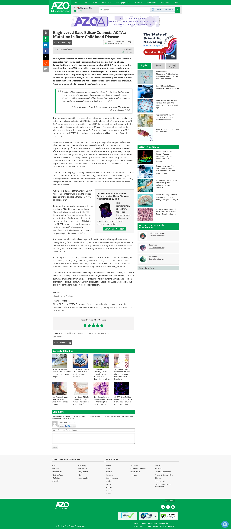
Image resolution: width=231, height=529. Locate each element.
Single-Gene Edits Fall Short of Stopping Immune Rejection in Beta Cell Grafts (81, 400)
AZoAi (80, 475)
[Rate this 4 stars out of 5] (98, 325)
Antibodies (153, 256)
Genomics (82, 333)
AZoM (54, 465)
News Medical (83, 478)
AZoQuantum (83, 472)
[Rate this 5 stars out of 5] (102, 325)
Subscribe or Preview (156, 236)
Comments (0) (58, 337)
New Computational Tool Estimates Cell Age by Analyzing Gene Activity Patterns (102, 400)
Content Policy (160, 481)
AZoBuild (55, 481)
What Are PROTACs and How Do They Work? (167, 130)
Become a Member (138, 468)
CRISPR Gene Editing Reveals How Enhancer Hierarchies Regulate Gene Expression (123, 400)
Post (55, 447)
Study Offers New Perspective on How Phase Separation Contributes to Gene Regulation (122, 374)
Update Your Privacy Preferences (71, 526)
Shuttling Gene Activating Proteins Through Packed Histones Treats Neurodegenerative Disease (101, 375)
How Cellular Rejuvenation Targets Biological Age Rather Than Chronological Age (167, 104)
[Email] (46, 69)
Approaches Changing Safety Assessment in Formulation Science (165, 117)
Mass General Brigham (63, 49)
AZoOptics (56, 478)
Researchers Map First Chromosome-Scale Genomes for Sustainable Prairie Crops (166, 169)
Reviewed (128, 52)
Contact (133, 475)
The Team (134, 465)
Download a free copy (114, 228)
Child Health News (68, 333)
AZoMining (82, 465)
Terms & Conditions (163, 472)
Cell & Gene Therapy (157, 233)
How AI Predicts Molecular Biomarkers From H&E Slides (167, 87)
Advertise (158, 468)
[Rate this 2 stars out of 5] (89, 325)
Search (157, 465)
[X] (46, 57)
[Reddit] (46, 63)
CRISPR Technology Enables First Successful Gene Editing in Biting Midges (61, 373)
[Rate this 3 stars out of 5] (93, 325)
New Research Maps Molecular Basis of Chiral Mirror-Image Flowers (60, 400)
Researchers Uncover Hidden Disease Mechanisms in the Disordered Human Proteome (164, 156)
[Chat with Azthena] (225, 524)
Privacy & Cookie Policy (164, 475)
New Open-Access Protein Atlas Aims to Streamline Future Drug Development (166, 211)
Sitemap (158, 478)
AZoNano (55, 468)
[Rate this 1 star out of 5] (85, 325)
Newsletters (135, 472)
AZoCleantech (57, 475)
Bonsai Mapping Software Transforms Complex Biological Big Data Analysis (167, 197)
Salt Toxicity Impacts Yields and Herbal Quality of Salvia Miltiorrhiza (81, 373)
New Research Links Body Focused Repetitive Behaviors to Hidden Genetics (166, 184)
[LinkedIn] (46, 45)
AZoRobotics (57, 472)
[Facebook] (46, 51)
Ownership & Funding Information (164, 485)
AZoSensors (82, 468)
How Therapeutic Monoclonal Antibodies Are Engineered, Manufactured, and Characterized (167, 75)
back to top (169, 500)
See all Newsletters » (147, 268)
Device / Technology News (98, 333)
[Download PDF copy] (46, 33)
